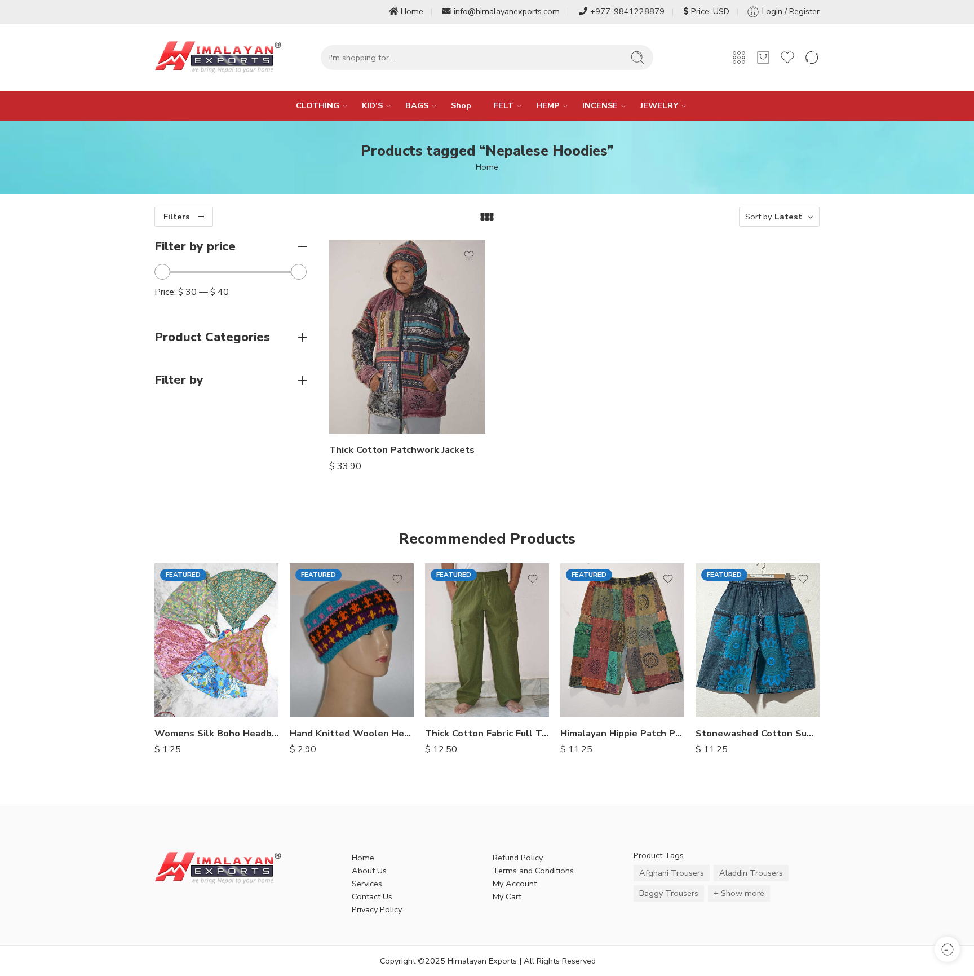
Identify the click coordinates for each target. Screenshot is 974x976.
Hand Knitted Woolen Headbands (352, 733)
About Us (369, 870)
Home (412, 11)
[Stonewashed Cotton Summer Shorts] (758, 640)
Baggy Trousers (668, 893)
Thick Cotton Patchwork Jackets (402, 449)
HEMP (548, 105)
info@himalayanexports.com (507, 11)
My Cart (507, 896)
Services (367, 883)
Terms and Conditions (533, 870)
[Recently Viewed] (947, 949)
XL (360, 417)
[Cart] (763, 57)
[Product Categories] (739, 57)
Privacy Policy (377, 909)
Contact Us (372, 896)
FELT (503, 105)
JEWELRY (659, 105)
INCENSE (600, 105)
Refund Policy (518, 857)
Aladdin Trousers (751, 872)
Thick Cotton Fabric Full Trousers (487, 733)
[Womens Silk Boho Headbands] (216, 640)
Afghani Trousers (671, 872)
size (336, 368)
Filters (176, 216)
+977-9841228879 (627, 11)
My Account (515, 883)
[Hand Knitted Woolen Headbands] (352, 640)
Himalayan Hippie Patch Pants (622, 733)
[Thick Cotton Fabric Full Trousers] (487, 640)
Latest (788, 216)
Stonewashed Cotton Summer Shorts (758, 733)
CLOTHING (317, 105)
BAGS (416, 105)
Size (337, 351)
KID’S (372, 105)
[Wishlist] (469, 255)
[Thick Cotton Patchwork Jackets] (407, 337)
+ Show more (739, 893)
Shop (461, 105)
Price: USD (710, 11)
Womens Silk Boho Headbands (216, 733)
